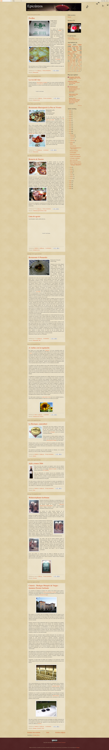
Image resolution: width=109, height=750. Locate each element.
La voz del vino (34, 79)
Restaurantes (35, 72)
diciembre (72, 135)
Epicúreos (35, 5)
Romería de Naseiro (36, 159)
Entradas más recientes (33, 732)
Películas (80, 60)
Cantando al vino (36, 100)
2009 (70, 180)
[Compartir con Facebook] (57, 70)
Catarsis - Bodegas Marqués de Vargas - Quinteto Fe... (75, 164)
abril (71, 172)
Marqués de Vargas (44, 594)
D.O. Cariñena (46, 470)
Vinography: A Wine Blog (74, 77)
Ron (76, 66)
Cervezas (35, 578)
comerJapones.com (73, 86)
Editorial (69, 17)
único (31, 353)
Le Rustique (52, 432)
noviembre (72, 136)
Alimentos (74, 51)
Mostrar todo (80, 105)
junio (71, 169)
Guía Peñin (72, 61)
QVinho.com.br (72, 98)
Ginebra (74, 65)
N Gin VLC (70, 70)
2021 (70, 112)
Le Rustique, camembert (38, 424)
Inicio (47, 732)
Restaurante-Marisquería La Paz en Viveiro (45, 107)
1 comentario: (46, 150)
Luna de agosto (34, 216)
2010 (70, 133)
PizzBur (32, 18)
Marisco (79, 65)
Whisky (73, 67)
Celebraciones (71, 53)
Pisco (79, 70)
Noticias (41, 416)
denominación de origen (51, 440)
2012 (70, 129)
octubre (71, 138)
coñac (72, 71)
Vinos (34, 490)
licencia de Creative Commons (59, 742)
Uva (77, 49)
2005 (70, 188)
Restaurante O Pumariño (38, 257)
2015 (70, 124)
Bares (72, 55)
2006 (70, 186)
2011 (70, 131)
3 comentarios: (48, 248)
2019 (70, 116)
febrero (71, 176)
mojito (79, 71)
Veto (40, 340)
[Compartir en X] (55, 70)
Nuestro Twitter (71, 37)
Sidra (79, 66)
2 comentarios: (48, 726)
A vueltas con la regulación (39, 347)
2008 (70, 182)
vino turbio (38, 291)
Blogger (77, 747)
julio (71, 167)
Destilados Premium (72, 64)
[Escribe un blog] (54, 70)
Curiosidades (70, 54)
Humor (79, 61)
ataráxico (40, 723)
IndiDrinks (76, 67)
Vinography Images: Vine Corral (75, 78)
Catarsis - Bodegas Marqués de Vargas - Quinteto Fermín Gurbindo (44, 586)
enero (71, 178)
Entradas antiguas (60, 732)
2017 (70, 120)
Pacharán (75, 70)
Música (77, 57)
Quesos (34, 456)
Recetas (69, 71)
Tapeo (77, 47)
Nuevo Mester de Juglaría (42, 82)
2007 (70, 184)
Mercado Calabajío (73, 81)
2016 (70, 122)
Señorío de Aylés (52, 468)
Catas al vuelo (79, 54)
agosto (71, 142)
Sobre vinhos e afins (73, 94)
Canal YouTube (71, 22)
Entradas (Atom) (36, 735)
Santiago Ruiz (32, 133)
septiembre (72, 140)
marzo (71, 174)
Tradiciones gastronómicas (38, 210)
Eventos (70, 47)
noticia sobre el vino (46, 397)
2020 (70, 114)
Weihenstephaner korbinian (39, 497)
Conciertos (39, 728)
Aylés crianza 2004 (36, 463)
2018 (70, 118)
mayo (71, 171)
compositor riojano (56, 686)
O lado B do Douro (72, 95)
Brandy (69, 66)
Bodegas (34, 728)
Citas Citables (73, 60)
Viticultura (70, 50)
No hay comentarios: (47, 70)
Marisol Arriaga (56, 695)
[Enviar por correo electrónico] (53, 70)
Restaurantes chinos (72, 62)
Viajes (45, 210)
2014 (70, 125)
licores (76, 71)
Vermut (69, 67)
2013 (70, 127)
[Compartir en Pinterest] (58, 70)
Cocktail (73, 66)
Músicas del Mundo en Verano (50, 592)
